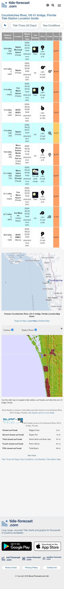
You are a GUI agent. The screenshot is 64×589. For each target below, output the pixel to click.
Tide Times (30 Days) (25, 25)
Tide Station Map (53, 459)
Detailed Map (44, 320)
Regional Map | (20, 320)
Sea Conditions (51, 25)
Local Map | (33, 320)
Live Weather (40, 459)
